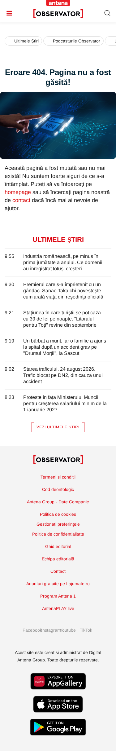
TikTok (86, 630)
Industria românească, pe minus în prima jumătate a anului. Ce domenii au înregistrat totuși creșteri (62, 262)
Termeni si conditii (58, 477)
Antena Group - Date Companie (58, 501)
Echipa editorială (58, 558)
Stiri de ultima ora (58, 14)
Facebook (30, 630)
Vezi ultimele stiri (58, 427)
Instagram (49, 630)
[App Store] (58, 715)
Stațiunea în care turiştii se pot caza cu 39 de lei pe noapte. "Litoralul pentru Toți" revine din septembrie (62, 319)
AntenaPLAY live (58, 608)
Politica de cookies (58, 514)
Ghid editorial (58, 546)
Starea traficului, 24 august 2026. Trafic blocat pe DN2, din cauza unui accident (63, 375)
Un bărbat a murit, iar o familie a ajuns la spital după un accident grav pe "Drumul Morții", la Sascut (64, 347)
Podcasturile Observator (76, 40)
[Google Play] (58, 738)
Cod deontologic (58, 489)
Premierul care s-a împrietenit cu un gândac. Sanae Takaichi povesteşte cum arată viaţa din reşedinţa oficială (63, 290)
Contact (58, 571)
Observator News (58, 460)
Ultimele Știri (26, 40)
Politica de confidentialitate (58, 534)
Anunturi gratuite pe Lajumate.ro (58, 583)
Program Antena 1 (58, 596)
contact (21, 200)
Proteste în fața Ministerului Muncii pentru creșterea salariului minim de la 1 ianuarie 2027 (65, 403)
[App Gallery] (58, 692)
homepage (18, 192)
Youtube (67, 630)
